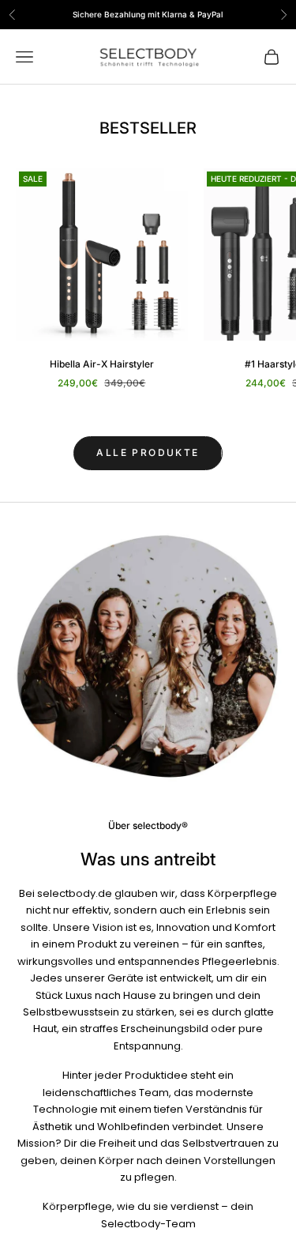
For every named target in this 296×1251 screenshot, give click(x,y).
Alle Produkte (147, 452)
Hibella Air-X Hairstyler (102, 364)
